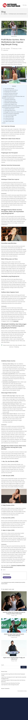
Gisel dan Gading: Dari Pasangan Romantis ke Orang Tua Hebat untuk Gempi (14, 613)
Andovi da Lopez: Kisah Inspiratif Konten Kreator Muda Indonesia (14, 634)
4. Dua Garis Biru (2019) (8, 119)
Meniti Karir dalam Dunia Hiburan (10, 90)
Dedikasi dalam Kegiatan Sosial (10, 104)
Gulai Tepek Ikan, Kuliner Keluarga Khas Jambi (10, 684)
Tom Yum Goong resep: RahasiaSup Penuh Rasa (10, 683)
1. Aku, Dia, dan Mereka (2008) (9, 115)
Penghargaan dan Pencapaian (9, 91)
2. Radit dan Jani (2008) (8, 116)
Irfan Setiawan (6, 48)
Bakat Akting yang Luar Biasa (9, 101)
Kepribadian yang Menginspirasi (10, 102)
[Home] (1, 13)
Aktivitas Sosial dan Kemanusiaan (10, 93)
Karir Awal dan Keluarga (8, 88)
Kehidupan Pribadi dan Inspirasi (10, 94)
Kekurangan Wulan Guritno (9, 110)
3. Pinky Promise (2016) (8, 118)
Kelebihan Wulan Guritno (9, 108)
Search (2, 665)
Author (4, 122)
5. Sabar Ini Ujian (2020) (8, 121)
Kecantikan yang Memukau (9, 99)
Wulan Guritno (4, 583)
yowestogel (15, 321)
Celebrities (5, 50)
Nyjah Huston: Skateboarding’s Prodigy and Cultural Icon (14, 658)
